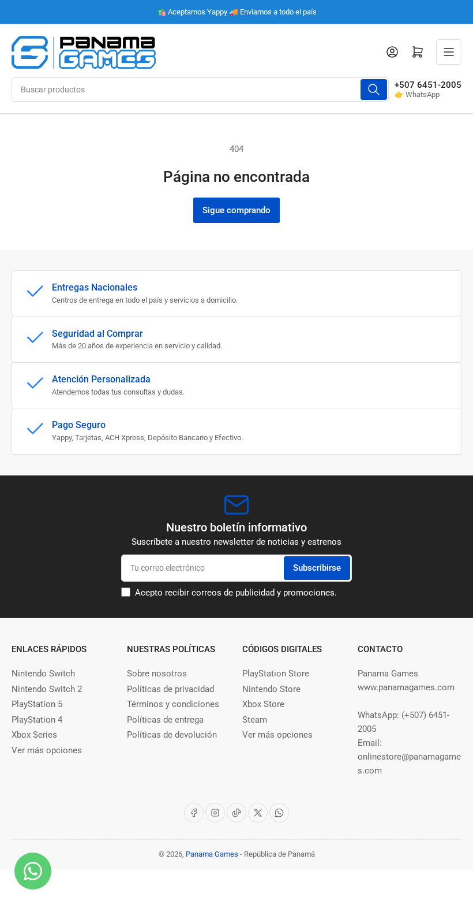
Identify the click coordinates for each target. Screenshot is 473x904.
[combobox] (200, 89)
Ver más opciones (47, 750)
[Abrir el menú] (448, 52)
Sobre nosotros (157, 673)
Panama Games (212, 854)
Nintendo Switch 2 (47, 689)
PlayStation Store (275, 673)
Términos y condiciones (173, 704)
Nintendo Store (271, 689)
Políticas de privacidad (170, 689)
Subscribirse (317, 568)
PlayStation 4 (37, 720)
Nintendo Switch (43, 673)
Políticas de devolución (172, 735)
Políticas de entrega (165, 720)
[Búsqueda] (373, 89)
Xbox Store (263, 704)
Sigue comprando (236, 210)
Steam (254, 720)
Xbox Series (34, 735)
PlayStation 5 (37, 704)
